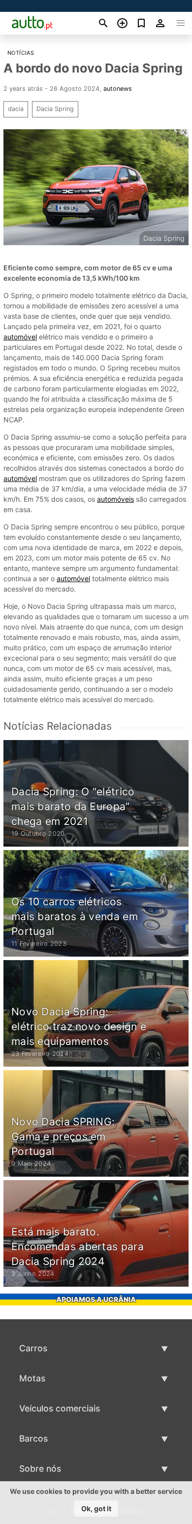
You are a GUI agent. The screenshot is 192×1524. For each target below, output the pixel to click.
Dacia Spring (55, 108)
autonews (117, 88)
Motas (32, 1378)
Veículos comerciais (59, 1408)
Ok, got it (96, 1508)
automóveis (115, 499)
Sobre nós (40, 1468)
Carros (33, 1348)
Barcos (33, 1438)
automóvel (20, 337)
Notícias (20, 52)
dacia (16, 108)
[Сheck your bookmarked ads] (141, 23)
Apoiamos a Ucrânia (96, 1299)
